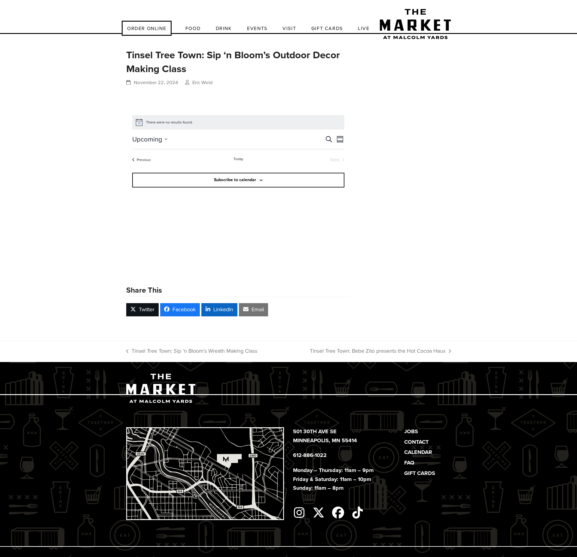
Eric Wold (202, 82)
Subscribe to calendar (235, 180)
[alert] (238, 122)
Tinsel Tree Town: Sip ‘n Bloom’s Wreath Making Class (191, 351)
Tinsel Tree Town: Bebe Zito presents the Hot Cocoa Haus (377, 351)
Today (238, 159)
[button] (142, 309)
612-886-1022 (310, 455)
